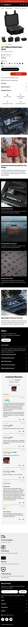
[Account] (23, 4)
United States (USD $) (8, 615)
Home (2, 8)
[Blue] (22, 63)
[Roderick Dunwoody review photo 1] (6, 460)
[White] (25, 63)
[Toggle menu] (2, 4)
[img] (6, 398)
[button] (2, 1)
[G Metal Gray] (17, 63)
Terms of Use (17, 595)
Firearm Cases (9, 8)
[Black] (2, 63)
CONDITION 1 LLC (9, 624)
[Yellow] (7, 63)
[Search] (20, 4)
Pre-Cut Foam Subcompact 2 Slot (10, 69)
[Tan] (12, 63)
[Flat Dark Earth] (14, 63)
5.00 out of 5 (17, 379)
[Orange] (4, 63)
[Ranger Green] (20, 63)
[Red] (9, 63)
